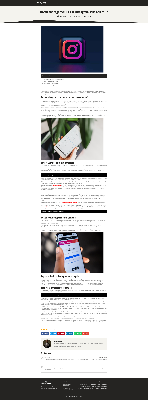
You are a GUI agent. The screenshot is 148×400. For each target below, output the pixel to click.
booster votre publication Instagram (69, 194)
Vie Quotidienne (59, 3)
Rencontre (109, 3)
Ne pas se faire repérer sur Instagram (51, 83)
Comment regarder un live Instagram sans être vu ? (54, 79)
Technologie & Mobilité (97, 3)
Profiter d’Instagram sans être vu (50, 86)
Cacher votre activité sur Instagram (51, 81)
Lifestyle (89, 16)
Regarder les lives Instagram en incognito (52, 85)
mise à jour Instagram (50, 206)
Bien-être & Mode (71, 3)
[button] (105, 75)
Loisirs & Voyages (83, 3)
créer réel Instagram (56, 185)
